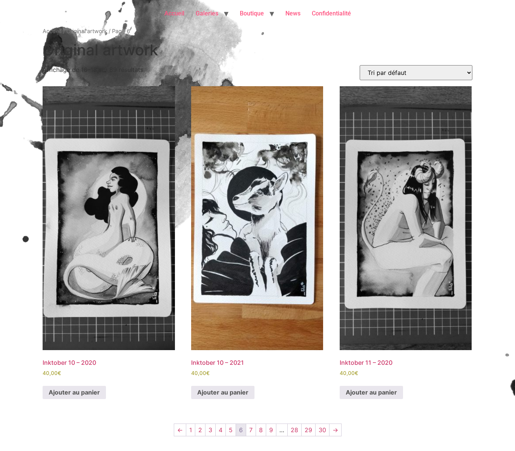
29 (308, 430)
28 (294, 430)
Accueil (174, 13)
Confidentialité (331, 13)
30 (322, 430)
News (292, 13)
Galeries (207, 13)
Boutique (252, 13)
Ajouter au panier (74, 392)
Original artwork (86, 31)
